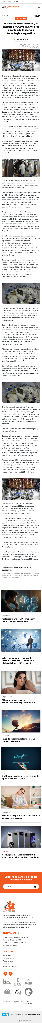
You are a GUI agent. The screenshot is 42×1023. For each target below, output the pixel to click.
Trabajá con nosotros (10, 967)
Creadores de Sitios (26, 1020)
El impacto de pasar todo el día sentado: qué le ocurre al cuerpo (21, 816)
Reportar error (8, 961)
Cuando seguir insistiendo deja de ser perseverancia (20, 740)
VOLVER (37, 16)
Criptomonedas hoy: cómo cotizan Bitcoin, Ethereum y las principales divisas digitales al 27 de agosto (18, 661)
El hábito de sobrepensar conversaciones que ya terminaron (18, 701)
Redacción (7, 955)
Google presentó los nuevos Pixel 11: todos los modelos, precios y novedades (20, 856)
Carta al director (9, 958)
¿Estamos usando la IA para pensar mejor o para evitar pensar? (18, 620)
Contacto (6, 964)
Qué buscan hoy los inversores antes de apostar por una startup (20, 777)
